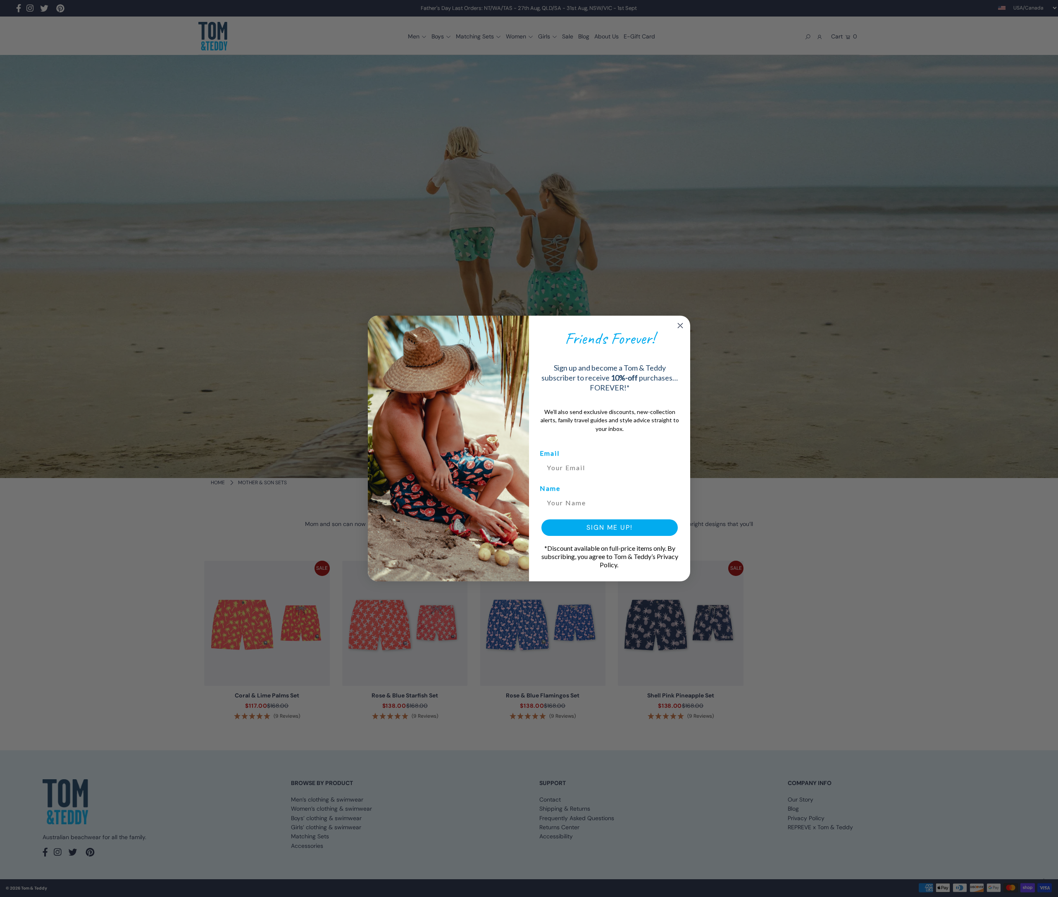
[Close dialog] (680, 325)
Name (550, 488)
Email (550, 453)
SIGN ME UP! (609, 527)
